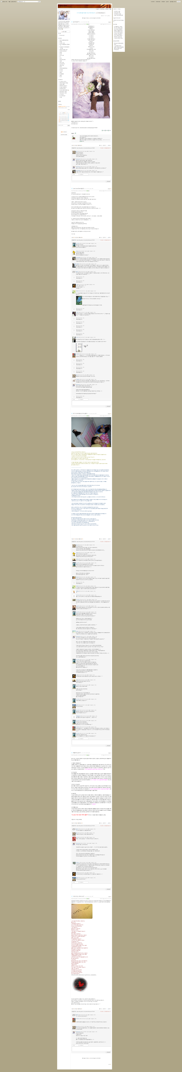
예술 (61, 41)
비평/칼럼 (62, 73)
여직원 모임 (116, 49)
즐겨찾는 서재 (173, 1)
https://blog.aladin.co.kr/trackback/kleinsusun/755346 (86, 825)
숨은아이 (77, 606)
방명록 (59, 101)
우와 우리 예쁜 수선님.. (118, 31)
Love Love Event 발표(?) (78, 188)
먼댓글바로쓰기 (107, 240)
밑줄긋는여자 (62, 106)
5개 (105, 15)
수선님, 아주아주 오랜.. (118, 38)
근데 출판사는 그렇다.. (118, 26)
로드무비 (77, 243)
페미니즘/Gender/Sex (64, 40)
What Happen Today (64, 82)
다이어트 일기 (62, 95)
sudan (77, 631)
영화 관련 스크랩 (63, 92)
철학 (61, 75)
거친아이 (77, 353)
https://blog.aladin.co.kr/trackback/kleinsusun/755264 (86, 1011)
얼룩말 (77, 591)
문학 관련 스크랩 (63, 91)
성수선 (67, 106)
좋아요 (100, 145)
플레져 (77, 705)
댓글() (109, 22)
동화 (61, 61)
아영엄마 (77, 379)
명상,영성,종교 (63, 59)
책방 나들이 (62, 84)
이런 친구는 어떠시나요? (78, 896)
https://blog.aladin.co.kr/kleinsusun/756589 (78, 24)
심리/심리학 (62, 63)
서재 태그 (60, 104)
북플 (9, 1)
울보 (77, 151)
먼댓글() (76, 145)
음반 (61, 72)
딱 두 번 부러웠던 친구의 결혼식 (80, 413)
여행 (61, 97)
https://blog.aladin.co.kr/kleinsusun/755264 (78, 898)
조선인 (77, 337)
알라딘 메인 (13, 1)
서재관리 (163, 1)
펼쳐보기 (102, 15)
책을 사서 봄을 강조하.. (118, 30)
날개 (77, 837)
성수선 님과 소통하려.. (118, 29)
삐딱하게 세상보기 (63, 85)
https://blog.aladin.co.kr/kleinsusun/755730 (78, 415)
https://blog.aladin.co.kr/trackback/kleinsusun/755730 (86, 541)
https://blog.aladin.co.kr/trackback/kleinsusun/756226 (86, 240)
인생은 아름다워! (63, 87)
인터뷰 (61, 71)
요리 (61, 76)
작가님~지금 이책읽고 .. (118, 33)
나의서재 (152, 1)
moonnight (78, 170)
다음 (94, 18)
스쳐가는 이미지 (63, 81)
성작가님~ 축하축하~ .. (118, 34)
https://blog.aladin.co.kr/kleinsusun (66, 6)
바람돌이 (77, 263)
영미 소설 (62, 62)
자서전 (61, 69)
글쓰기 (167, 1)
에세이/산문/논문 (63, 51)
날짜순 (108, 15)
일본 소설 (62, 65)
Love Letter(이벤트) (64, 90)
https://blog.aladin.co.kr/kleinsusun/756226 (78, 190)
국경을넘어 (78, 716)
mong (77, 251)
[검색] (68, 125)
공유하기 (104, 145)
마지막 (98, 18)
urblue (77, 559)
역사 (61, 58)
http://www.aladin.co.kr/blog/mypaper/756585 (88, 127)
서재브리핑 (158, 1)
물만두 (102, 24)
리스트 (59, 33)
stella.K (77, 290)
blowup (77, 577)
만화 (61, 53)
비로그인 (77, 595)
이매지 (77, 312)
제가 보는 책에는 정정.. (118, 27)
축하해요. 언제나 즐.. (118, 36)
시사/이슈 (62, 94)
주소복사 (102, 240)
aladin (66, 134)
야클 (77, 284)
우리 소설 (62, 55)
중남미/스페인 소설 (63, 49)
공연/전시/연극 (63, 88)
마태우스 (77, 862)
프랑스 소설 (62, 43)
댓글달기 (90, 151)
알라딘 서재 (4, 1)
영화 (61, 52)
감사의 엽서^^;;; (76, 21)
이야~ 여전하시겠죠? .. (118, 35)
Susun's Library (63, 5)
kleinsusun (78, 159)
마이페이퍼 (60, 79)
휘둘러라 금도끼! (77, 752)
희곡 (61, 66)
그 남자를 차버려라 (117, 45)
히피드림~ (78, 599)
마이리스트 (62, 35)
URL (94, 151)
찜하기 (109, 145)
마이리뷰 (60, 38)
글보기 (98, 9)
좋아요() (80, 145)
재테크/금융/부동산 (63, 68)
